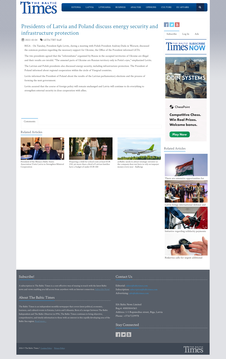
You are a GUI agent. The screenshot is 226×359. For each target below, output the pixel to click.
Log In (185, 34)
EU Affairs (183, 7)
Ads (197, 34)
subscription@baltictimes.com (144, 289)
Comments (29, 121)
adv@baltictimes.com (139, 293)
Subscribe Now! (102, 289)
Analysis (136, 7)
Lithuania (105, 7)
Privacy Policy (59, 348)
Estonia (76, 7)
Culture (166, 7)
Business (120, 7)
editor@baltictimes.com (137, 285)
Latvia (90, 7)
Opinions (151, 7)
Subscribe (172, 34)
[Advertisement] (91, 106)
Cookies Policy (46, 348)
